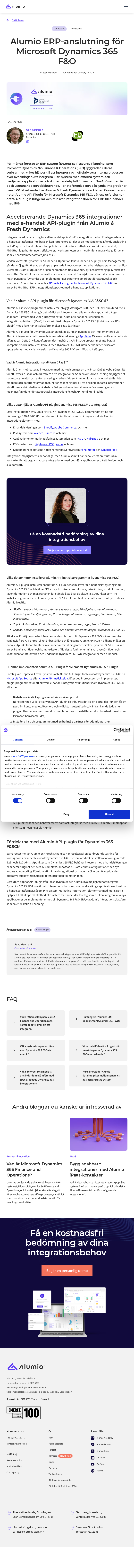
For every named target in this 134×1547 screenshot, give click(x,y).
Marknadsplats (56, 1443)
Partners (53, 1468)
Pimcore (50, 433)
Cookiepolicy (13, 1472)
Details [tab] (51, 739)
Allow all (109, 814)
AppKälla (85, 336)
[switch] (50, 800)
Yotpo (59, 444)
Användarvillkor (14, 1466)
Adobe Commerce (65, 428)
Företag (52, 1450)
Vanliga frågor (55, 1474)
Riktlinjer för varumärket (60, 1480)
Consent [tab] (18, 739)
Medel (51, 1462)
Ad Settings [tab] (83, 739)
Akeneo (38, 433)
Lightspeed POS (44, 444)
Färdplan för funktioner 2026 (62, 1486)
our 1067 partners (24, 756)
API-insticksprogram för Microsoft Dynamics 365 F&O (81, 283)
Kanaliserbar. (108, 450)
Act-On (80, 439)
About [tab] (116, 739)
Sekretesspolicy (14, 1460)
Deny (66, 814)
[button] (125, 6)
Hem (51, 1437)
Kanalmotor (87, 450)
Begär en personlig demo (67, 1271)
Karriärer (60, 1456)
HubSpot (92, 439)
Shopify (48, 428)
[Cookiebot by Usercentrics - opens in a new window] (116, 730)
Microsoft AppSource (19, 678)
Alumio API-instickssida (53, 678)
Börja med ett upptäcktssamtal (67, 550)
